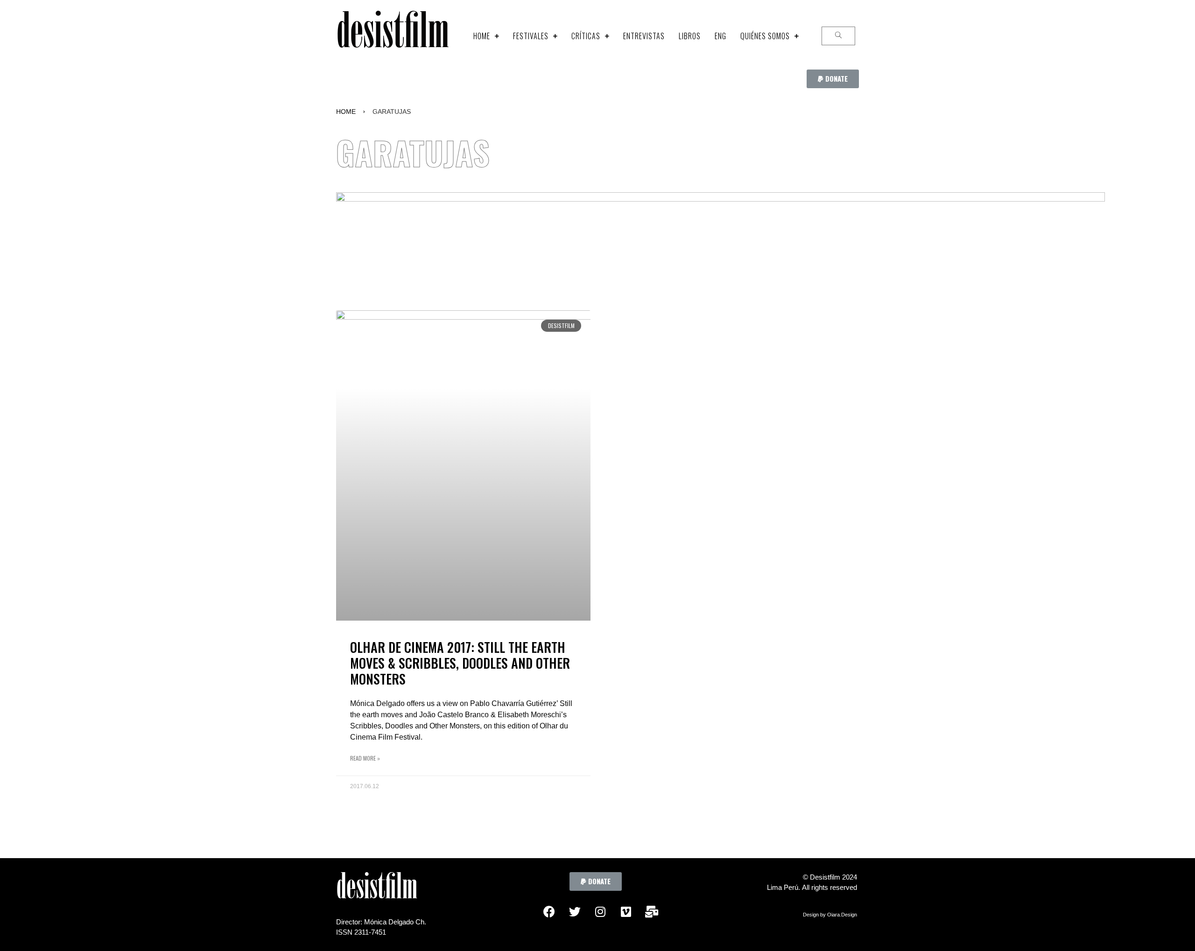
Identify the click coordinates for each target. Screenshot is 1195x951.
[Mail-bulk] (651, 911)
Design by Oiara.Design (830, 914)
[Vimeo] (626, 911)
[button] (833, 79)
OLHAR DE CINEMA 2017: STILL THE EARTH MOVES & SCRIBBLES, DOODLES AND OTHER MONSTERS (460, 662)
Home (346, 111)
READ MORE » (365, 758)
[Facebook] (549, 911)
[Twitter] (574, 911)
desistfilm (392, 35)
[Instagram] (600, 911)
